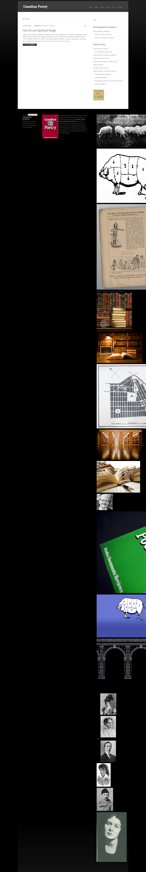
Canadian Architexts (101, 77)
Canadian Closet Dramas (100, 68)
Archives (25, 115)
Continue (29, 44)
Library (102, 7)
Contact (120, 7)
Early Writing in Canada (100, 48)
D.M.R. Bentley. (81, 129)
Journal (108, 7)
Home (90, 7)
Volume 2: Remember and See (104, 38)
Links (113, 7)
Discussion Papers (100, 84)
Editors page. (66, 133)
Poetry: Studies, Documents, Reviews (104, 71)
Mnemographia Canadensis (101, 31)
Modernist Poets (98, 65)
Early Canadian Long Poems (103, 52)
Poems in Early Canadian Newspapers (105, 55)
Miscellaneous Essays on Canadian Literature (109, 81)
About (96, 7)
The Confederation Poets (100, 58)
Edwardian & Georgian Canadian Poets (105, 61)
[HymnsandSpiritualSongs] (39, 30)
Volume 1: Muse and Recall (103, 34)
